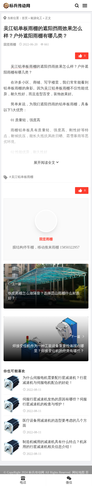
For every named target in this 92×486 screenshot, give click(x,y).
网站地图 (78, 472)
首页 (25, 18)
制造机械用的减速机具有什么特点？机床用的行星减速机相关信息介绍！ (55, 444)
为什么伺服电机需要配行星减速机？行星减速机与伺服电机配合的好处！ (55, 380)
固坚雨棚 (10, 44)
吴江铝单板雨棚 (24, 66)
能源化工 (36, 18)
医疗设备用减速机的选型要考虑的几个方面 (55, 423)
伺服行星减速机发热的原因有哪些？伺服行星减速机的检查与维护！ (55, 401)
